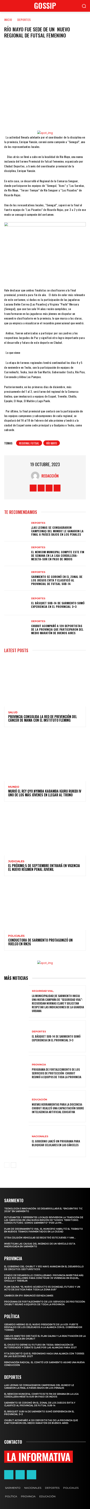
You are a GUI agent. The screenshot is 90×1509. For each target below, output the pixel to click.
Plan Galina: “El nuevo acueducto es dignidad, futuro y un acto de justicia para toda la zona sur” (42, 1288)
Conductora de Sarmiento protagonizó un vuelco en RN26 (40, 942)
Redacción (50, 476)
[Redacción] (36, 476)
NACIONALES (40, 1136)
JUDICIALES (16, 861)
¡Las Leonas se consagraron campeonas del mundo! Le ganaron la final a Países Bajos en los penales (57, 531)
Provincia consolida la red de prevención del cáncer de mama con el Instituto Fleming (42, 718)
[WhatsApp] (51, 118)
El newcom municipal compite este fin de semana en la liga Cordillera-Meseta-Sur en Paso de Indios (57, 555)
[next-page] (13, 1165)
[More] (65, 118)
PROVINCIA (39, 1065)
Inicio (8, 19)
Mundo (13, 787)
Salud (13, 712)
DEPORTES (24, 19)
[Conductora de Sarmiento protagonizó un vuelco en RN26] (45, 905)
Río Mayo (51, 443)
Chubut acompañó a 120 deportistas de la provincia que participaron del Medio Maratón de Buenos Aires (57, 629)
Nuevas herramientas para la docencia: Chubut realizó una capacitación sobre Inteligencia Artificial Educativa (58, 1108)
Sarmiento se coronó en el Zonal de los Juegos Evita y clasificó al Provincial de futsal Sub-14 (56, 580)
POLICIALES (16, 936)
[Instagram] (41, 488)
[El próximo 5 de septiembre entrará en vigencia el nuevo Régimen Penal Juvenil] (45, 831)
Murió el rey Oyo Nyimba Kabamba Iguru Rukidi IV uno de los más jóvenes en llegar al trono (44, 793)
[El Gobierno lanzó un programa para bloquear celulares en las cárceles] (16, 1141)
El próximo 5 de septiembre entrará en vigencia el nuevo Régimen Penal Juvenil (44, 867)
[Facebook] (24, 118)
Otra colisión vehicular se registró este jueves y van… (40, 1237)
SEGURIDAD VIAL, (43, 991)
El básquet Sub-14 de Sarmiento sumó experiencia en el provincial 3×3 (58, 605)
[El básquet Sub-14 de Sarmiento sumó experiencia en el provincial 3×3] (16, 603)
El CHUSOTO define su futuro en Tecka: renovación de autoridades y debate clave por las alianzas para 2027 (40, 1346)
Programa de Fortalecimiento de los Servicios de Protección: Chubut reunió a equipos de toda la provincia (56, 1073)
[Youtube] (57, 488)
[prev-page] (6, 1165)
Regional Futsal (29, 443)
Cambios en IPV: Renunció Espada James (28, 1295)
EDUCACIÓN (39, 1099)
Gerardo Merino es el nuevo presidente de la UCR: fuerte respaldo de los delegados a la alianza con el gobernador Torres (43, 1327)
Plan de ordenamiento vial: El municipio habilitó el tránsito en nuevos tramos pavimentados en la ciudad (43, 1230)
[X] (38, 118)
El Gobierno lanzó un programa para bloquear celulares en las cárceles (56, 1143)
